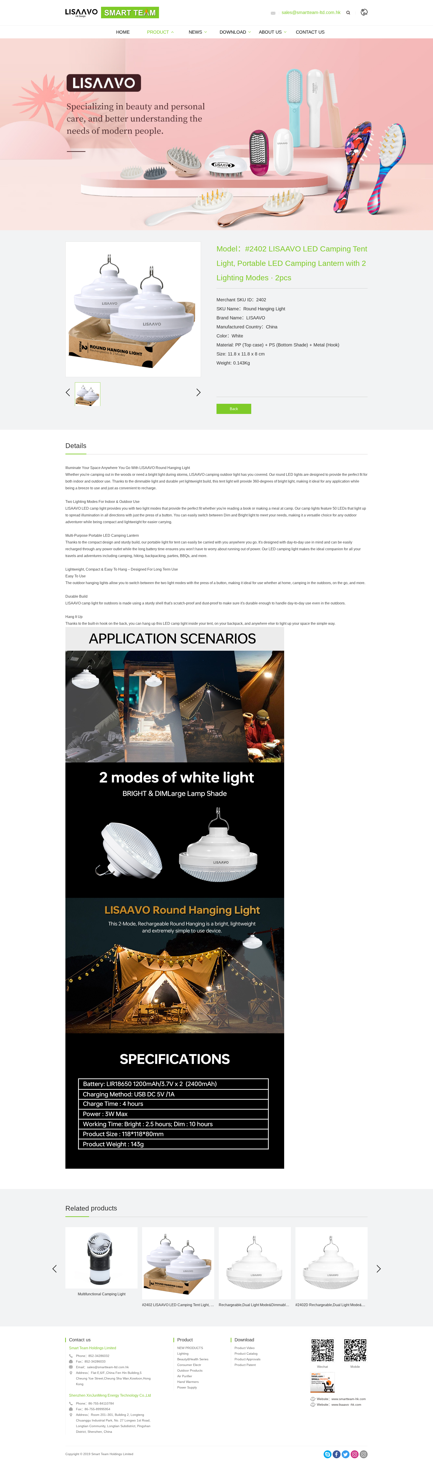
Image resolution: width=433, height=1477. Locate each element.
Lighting (183, 1353)
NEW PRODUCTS (190, 1348)
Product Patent (245, 1365)
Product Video (245, 1348)
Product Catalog (246, 1353)
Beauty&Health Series (192, 1359)
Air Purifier (184, 1376)
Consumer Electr (189, 1365)
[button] (54, 1269)
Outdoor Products (190, 1370)
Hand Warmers (188, 1382)
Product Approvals (247, 1359)
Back (234, 409)
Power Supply (187, 1387)
